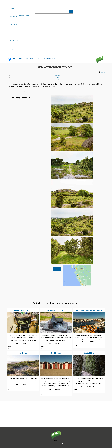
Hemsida (21, 16)
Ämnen (12, 8)
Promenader (13, 24)
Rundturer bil (13, 16)
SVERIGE (56, 58)
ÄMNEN (14, 58)
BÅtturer (12, 33)
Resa (57, 79)
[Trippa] (56, 439)
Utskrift (103, 72)
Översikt (57, 75)
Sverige (12, 49)
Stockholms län (14, 41)
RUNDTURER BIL (21, 58)
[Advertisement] (49, 415)
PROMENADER (29, 58)
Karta (57, 77)
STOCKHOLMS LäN (48, 58)
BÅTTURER (36, 58)
